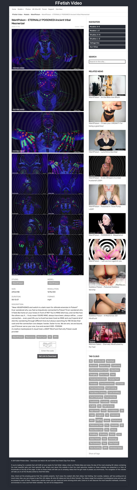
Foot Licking (111, 388)
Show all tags (94, 453)
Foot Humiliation (97, 388)
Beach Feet (104, 365)
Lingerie (100, 415)
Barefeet (110, 361)
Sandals (114, 425)
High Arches (108, 406)
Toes (104, 443)
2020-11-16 (16, 27)
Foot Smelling (114, 392)
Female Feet (114, 379)
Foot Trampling (96, 397)
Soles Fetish (95, 439)
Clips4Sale (114, 370)
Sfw (106, 430)
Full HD (114, 402)
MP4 (55, 337)
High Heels (94, 410)
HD (50, 337)
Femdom (93, 383)
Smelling (93, 434)
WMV (105, 448)
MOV (92, 420)
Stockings (113, 439)
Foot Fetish (120, 384)
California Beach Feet (99, 370)
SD (122, 425)
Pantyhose (116, 420)
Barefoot (93, 365)
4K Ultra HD (99, 361)
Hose (103, 410)
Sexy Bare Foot (96, 430)
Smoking (103, 434)
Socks (112, 434)
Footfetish (94, 401)
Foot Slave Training (98, 392)
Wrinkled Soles (116, 448)
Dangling (93, 374)
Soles (119, 434)
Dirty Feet (104, 374)
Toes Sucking (95, 448)
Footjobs (105, 401)
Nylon (107, 420)
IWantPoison (18, 283)
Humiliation (113, 410)
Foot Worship (110, 397)
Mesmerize (30, 337)
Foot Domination (107, 383)
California (116, 365)
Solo (104, 439)
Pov (107, 425)
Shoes (113, 430)
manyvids (115, 415)
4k (91, 361)
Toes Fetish (113, 443)
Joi (122, 410)
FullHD (92, 406)
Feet (113, 374)
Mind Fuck (41, 337)
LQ (107, 415)
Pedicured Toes (96, 425)
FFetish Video (68, 3)
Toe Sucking (95, 443)
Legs (92, 415)
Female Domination (98, 379)
